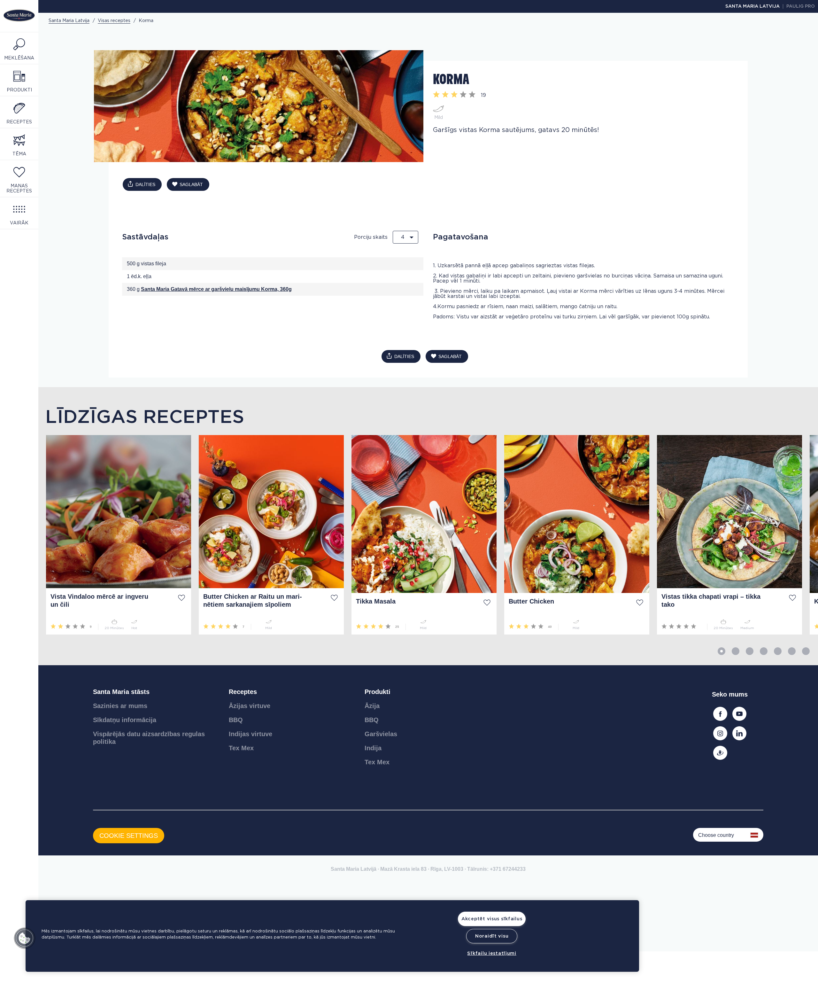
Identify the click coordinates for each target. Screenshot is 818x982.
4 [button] (764, 651)
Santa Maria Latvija (752, 6)
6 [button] (792, 651)
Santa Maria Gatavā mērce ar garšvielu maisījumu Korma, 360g (216, 289)
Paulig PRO (800, 6)
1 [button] (721, 651)
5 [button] (778, 651)
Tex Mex (241, 748)
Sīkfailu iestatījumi (491, 953)
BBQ (236, 719)
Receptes (243, 691)
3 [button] (749, 651)
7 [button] (806, 651)
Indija (373, 748)
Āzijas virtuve (249, 705)
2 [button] (735, 651)
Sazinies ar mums (120, 705)
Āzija (372, 705)
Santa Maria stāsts (121, 691)
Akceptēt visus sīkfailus (491, 918)
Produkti (377, 691)
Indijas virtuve (250, 733)
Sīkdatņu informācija (124, 719)
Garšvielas (381, 733)
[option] (114, 535)
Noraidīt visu (491, 936)
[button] (24, 938)
